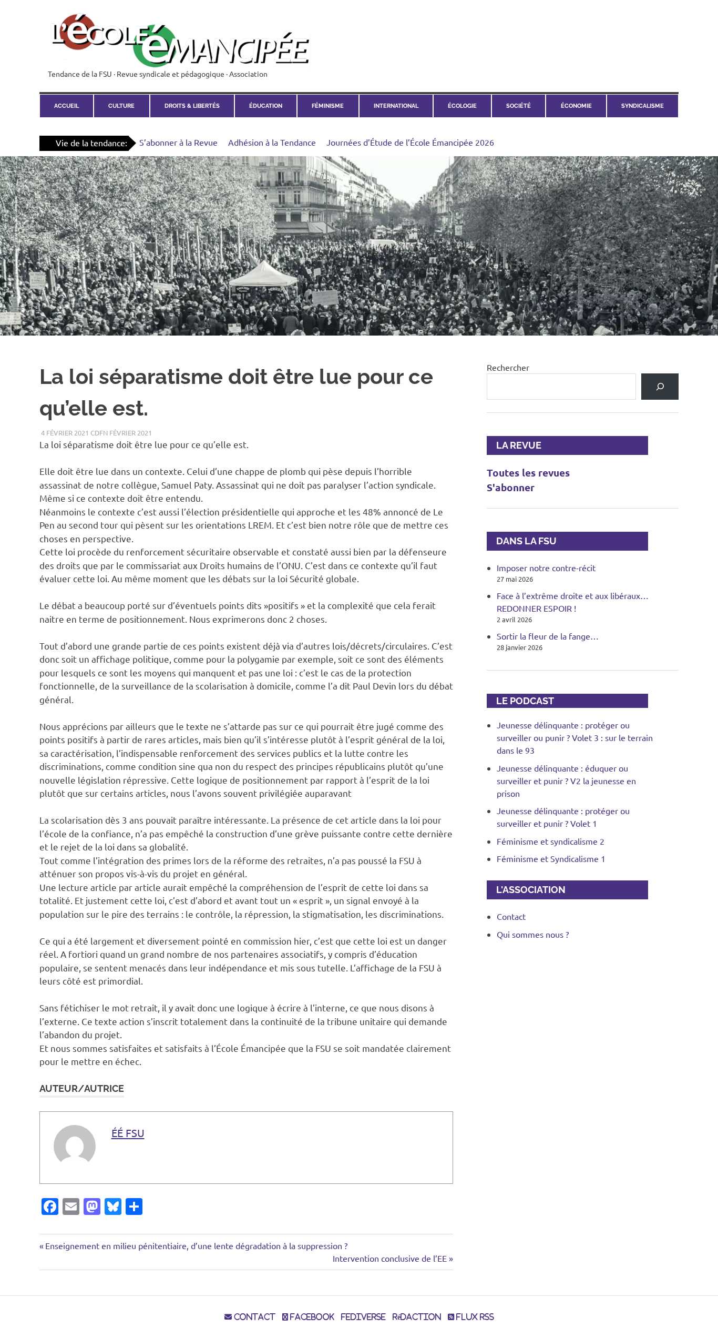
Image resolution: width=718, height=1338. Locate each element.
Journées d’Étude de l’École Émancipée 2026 (410, 142)
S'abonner (511, 487)
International (396, 106)
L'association (526, 889)
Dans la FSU (522, 540)
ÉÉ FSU (128, 1132)
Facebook (311, 1317)
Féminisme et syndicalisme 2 (550, 841)
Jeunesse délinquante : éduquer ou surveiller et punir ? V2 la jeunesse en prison (566, 780)
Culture (121, 106)
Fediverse (363, 1317)
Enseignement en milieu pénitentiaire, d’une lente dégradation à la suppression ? (196, 1245)
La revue (514, 445)
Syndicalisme (642, 106)
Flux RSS (474, 1317)
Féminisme (328, 106)
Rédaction (417, 1317)
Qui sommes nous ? (533, 934)
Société (518, 106)
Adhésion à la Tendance (272, 142)
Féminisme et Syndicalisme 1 (551, 858)
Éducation (265, 106)
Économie (576, 106)
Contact (511, 916)
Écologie (462, 106)
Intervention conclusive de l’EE (390, 1258)
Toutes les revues (528, 472)
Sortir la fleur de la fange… (548, 636)
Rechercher (508, 367)
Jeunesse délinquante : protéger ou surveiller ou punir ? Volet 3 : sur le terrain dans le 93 (575, 737)
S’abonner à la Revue (178, 142)
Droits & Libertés (192, 106)
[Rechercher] (660, 386)
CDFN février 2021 (121, 432)
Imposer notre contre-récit (546, 567)
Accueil (66, 106)
